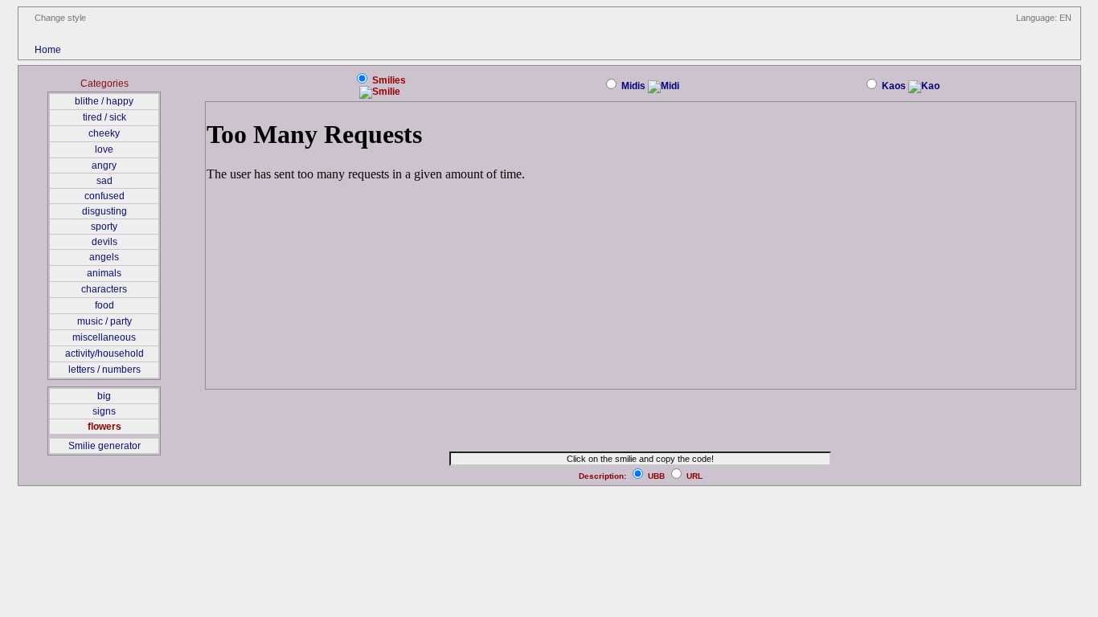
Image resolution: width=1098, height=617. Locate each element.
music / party (104, 321)
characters (104, 289)
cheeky (104, 133)
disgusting (104, 211)
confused (104, 196)
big (104, 396)
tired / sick (104, 117)
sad (104, 180)
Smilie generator (104, 446)
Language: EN (1043, 17)
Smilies (388, 80)
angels (104, 257)
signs (104, 411)
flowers (104, 426)
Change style (60, 17)
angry (104, 165)
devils (104, 241)
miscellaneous (104, 337)
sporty (104, 226)
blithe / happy (104, 101)
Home (48, 49)
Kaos (893, 86)
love (104, 149)
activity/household (104, 353)
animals (104, 273)
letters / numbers (104, 369)
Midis (633, 86)
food (104, 305)
